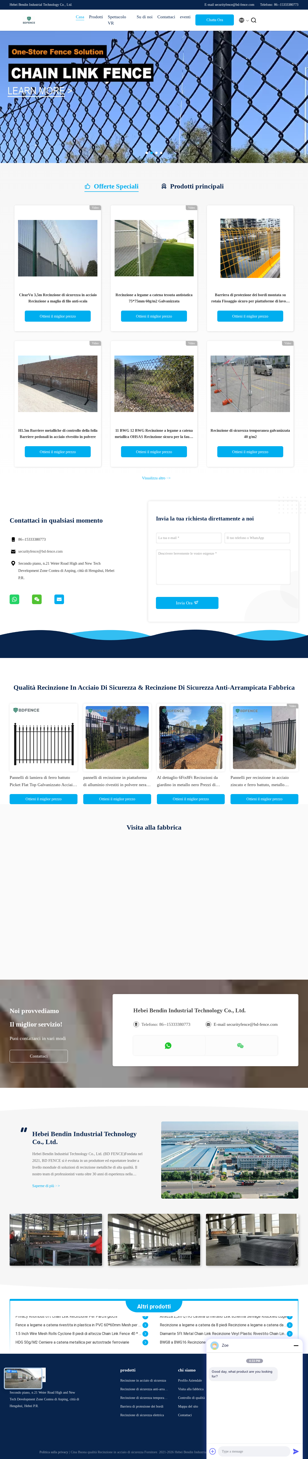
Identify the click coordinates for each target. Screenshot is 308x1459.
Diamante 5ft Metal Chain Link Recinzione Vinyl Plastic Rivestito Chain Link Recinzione (223, 1321)
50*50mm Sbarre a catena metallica (45, 1338)
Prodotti (96, 16)
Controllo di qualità (191, 1398)
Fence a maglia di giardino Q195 (42, 1347)
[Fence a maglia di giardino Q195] (145, 1347)
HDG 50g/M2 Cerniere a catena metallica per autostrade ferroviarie (72, 1330)
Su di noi (145, 16)
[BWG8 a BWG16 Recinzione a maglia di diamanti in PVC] (290, 1330)
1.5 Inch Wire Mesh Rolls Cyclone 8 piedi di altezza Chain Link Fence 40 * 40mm (78, 1321)
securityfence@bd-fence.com (40, 551)
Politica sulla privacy (53, 1452)
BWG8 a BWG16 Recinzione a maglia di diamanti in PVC (205, 1330)
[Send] (296, 1451)
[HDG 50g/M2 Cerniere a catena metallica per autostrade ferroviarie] (145, 1330)
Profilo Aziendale (190, 1380)
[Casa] (29, 20)
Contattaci (166, 16)
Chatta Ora (214, 20)
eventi (185, 16)
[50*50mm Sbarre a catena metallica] (145, 1339)
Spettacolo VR (117, 19)
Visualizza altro (156, 478)
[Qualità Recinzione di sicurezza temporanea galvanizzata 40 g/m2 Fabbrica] (250, 384)
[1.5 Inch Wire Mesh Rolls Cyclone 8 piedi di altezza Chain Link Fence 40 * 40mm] (145, 1321)
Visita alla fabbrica (191, 1389)
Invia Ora (185, 603)
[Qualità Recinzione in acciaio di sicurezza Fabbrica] (154, 97)
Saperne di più (46, 1186)
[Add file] (212, 1451)
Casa (80, 16)
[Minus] (296, 1345)
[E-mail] (65, 603)
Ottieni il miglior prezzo (58, 316)
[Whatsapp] (21, 603)
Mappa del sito (188, 1406)
